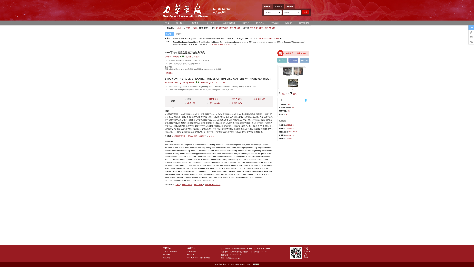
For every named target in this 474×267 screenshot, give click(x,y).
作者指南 (190, 255)
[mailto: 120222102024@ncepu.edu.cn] (198, 82)
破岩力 (211, 136)
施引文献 (214, 103)
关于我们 (180, 23)
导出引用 (293, 60)
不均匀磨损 (192, 136)
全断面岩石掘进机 (179, 136)
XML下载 (304, 60)
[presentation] (200, 129)
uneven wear (187, 184)
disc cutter (198, 184)
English (288, 23)
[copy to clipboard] (235, 44)
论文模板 (166, 255)
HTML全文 (214, 99)
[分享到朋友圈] (471, 42)
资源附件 (236, 103)
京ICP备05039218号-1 (262, 249)
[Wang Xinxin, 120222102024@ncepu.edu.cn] (196, 82)
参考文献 (259, 99)
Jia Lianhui (220, 82)
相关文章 (191, 103)
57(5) (195, 28)
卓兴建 (188, 57)
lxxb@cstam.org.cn (233, 258)
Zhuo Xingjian (207, 82)
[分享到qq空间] (471, 32)
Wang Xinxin (188, 82)
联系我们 (275, 23)
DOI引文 (169, 34)
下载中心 (245, 23)
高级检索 (289, 6)
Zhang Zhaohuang (173, 82)
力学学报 (179, 28)
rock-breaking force (212, 184)
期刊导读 (210, 23)
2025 (188, 28)
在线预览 (289, 53)
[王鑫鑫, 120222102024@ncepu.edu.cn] (180, 56)
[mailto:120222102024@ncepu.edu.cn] (183, 56)
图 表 (236, 99)
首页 (167, 23)
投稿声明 (166, 258)
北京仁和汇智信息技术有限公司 (234, 264)
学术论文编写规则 (170, 251)
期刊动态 (260, 23)
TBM (178, 184)
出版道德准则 (229, 23)
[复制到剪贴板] (280, 39)
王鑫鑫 (176, 57)
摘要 (189, 99)
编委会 (195, 23)
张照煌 (168, 57)
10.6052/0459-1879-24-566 (228, 28)
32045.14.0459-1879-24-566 (262, 28)
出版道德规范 (192, 251)
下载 (302, 53)
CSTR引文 (180, 34)
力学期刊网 (304, 23)
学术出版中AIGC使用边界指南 (198, 258)
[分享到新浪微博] (471, 37)
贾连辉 (197, 57)
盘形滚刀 (203, 136)
